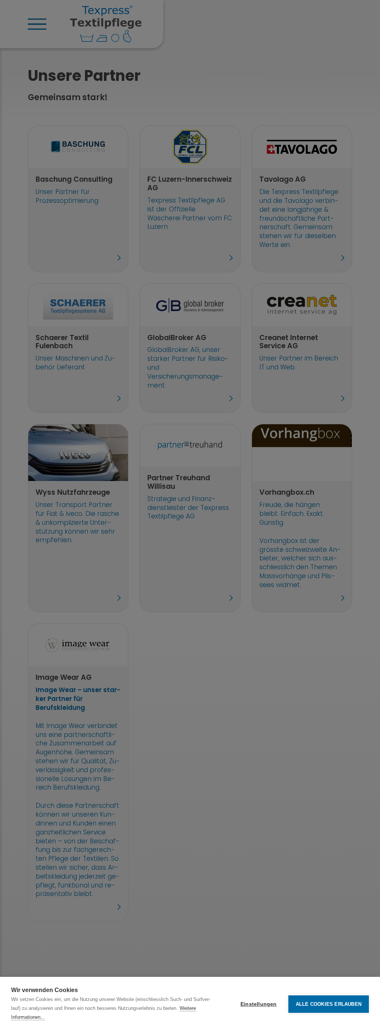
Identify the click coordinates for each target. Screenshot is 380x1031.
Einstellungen (258, 1004)
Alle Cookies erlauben (328, 1004)
